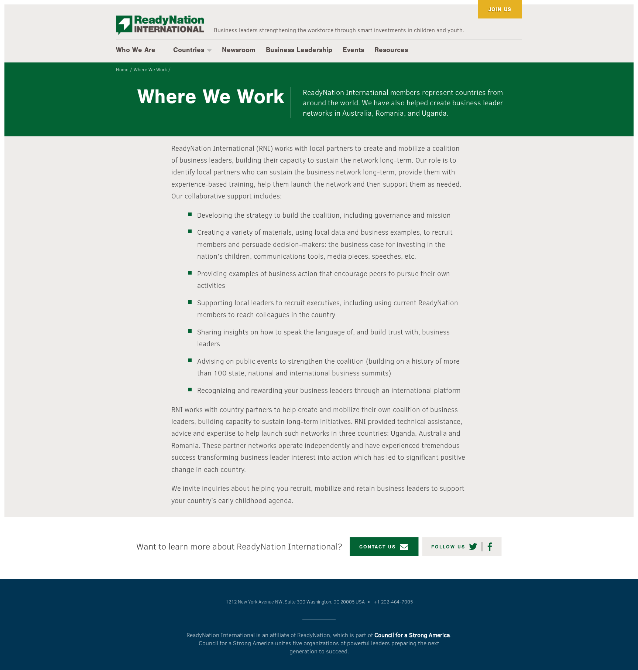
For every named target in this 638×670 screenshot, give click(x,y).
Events (353, 50)
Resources (391, 50)
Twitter (473, 546)
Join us (500, 9)
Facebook (490, 546)
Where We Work (150, 69)
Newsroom (238, 50)
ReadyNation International (160, 25)
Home (122, 69)
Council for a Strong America (412, 635)
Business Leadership (299, 50)
